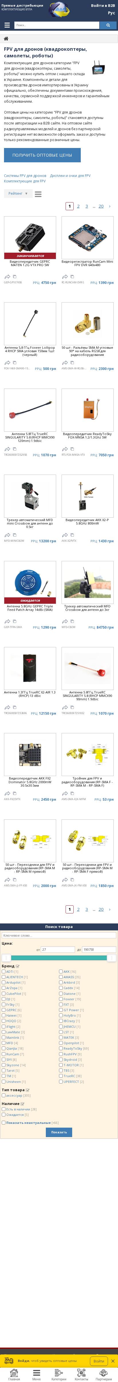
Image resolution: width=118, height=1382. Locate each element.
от (38, 949)
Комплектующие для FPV (25, 181)
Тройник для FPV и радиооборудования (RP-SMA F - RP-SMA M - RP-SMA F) (87, 782)
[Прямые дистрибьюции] (6, 38)
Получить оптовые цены (42, 155)
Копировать (14, 277)
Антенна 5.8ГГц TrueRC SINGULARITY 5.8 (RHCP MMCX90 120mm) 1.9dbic (29, 437)
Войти (99, 1361)
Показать (59, 1132)
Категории (59, 1379)
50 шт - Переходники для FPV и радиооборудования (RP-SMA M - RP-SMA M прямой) (30, 868)
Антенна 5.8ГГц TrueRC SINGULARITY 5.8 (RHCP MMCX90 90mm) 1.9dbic (87, 696)
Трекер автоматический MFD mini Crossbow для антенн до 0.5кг (30, 523)
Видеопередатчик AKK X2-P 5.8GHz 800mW (87, 521)
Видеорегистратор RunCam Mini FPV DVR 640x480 (87, 263)
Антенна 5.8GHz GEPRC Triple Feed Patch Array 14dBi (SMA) (30, 608)
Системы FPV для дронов (25, 175)
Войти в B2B (103, 5)
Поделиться (7, 276)
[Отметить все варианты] (17, 966)
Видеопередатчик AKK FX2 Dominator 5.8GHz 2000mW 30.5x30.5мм (30, 782)
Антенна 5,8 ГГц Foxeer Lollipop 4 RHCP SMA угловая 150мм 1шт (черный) (30, 351)
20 (101, 206)
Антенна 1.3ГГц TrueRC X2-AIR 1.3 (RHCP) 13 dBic (30, 694)
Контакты (81, 1379)
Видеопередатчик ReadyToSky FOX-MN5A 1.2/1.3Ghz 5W (87, 435)
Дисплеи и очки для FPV (70, 175)
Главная (14, 1379)
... (94, 206)
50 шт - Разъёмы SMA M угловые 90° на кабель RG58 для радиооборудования (87, 351)
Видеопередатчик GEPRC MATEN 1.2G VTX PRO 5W (30, 263)
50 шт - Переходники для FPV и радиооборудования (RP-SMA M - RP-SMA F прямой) (87, 868)
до (79, 949)
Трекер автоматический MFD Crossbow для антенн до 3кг (87, 608)
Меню (36, 1379)
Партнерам (104, 1379)
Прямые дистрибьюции (22, 5)
